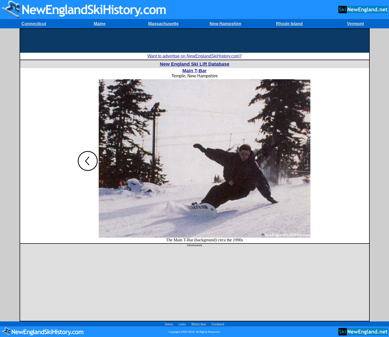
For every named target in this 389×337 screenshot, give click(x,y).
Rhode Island (289, 23)
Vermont (355, 23)
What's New (198, 323)
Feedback (218, 323)
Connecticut (33, 23)
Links (182, 323)
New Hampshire (225, 23)
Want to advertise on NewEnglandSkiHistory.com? (194, 56)
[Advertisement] (194, 41)
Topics (169, 323)
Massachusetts (163, 23)
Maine (100, 23)
